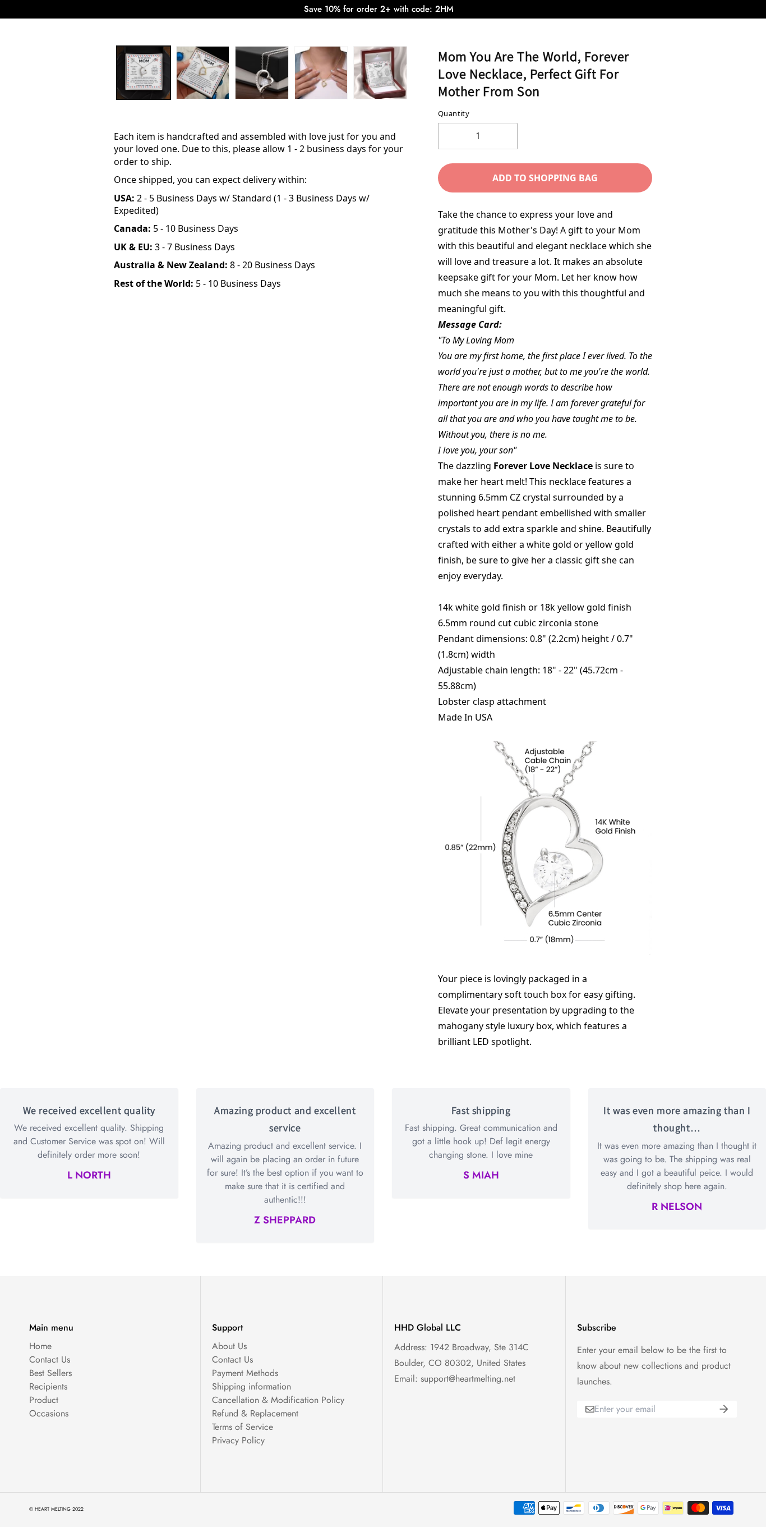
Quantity (453, 113)
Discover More (480, 29)
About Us (229, 1346)
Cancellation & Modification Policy (278, 1399)
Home (40, 1346)
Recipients (48, 1386)
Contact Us (49, 1359)
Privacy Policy (238, 1440)
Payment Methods (245, 1372)
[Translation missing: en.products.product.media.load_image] (143, 73)
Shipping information (251, 1386)
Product (43, 1399)
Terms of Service (242, 1426)
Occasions (48, 1413)
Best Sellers (50, 1372)
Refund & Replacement (255, 1413)
